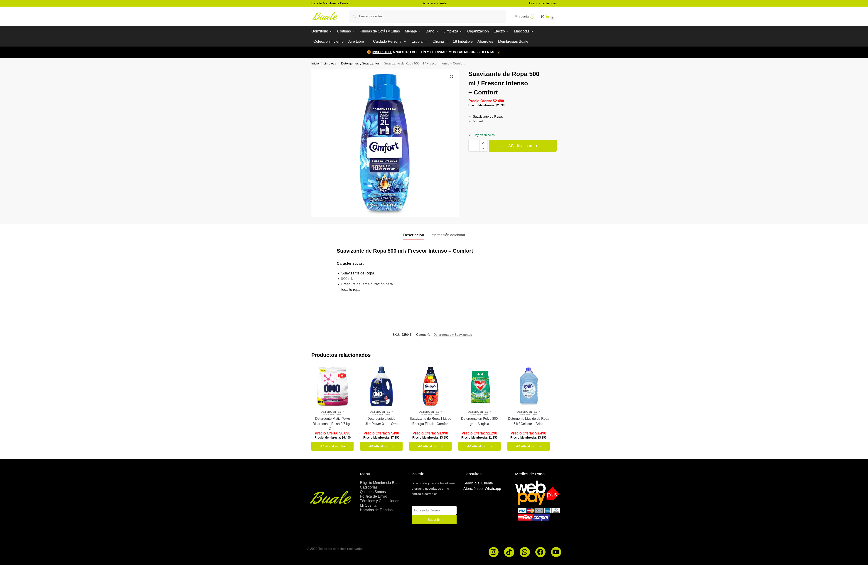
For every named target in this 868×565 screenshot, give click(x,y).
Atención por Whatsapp (482, 489)
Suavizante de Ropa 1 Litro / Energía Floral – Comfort (430, 421)
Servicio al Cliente (478, 483)
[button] (547, 16)
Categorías (369, 487)
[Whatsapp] (525, 552)
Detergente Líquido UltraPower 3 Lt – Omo (381, 421)
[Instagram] (494, 552)
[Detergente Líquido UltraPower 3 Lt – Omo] (381, 386)
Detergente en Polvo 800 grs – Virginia (479, 421)
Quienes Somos (373, 492)
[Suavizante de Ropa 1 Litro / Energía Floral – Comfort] (430, 386)
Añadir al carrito (522, 145)
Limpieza (329, 63)
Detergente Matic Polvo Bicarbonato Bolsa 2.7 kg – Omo (332, 424)
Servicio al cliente (434, 3)
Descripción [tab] (413, 235)
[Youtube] (556, 552)
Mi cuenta (522, 16)
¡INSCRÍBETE (382, 52)
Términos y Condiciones (379, 501)
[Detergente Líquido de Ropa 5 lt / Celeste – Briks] (528, 386)
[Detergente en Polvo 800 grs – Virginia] (479, 386)
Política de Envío (373, 496)
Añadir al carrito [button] (332, 446)
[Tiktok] (509, 552)
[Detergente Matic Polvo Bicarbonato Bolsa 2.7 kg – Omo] (332, 386)
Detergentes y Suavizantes (360, 63)
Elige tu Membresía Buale (329, 3)
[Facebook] (540, 552)
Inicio (315, 63)
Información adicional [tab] (447, 235)
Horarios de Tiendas (542, 3)
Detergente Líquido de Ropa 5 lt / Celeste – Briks (528, 421)
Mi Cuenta (368, 505)
